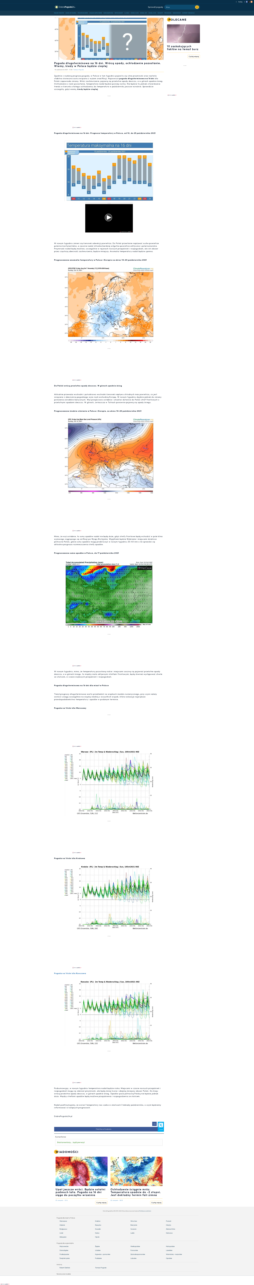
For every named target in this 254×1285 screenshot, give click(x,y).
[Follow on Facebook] (247, 2)
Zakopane (63, 1237)
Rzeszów (98, 1225)
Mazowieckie (64, 1246)
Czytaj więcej (101, 1202)
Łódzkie (98, 1250)
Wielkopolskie (135, 1246)
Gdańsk (62, 1225)
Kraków (97, 1221)
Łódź (61, 1233)
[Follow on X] (249, 2)
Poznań (168, 1221)
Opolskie (169, 1258)
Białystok (133, 1225)
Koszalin (98, 1229)
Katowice (169, 1233)
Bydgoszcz (63, 1229)
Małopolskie (170, 1246)
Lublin (132, 1233)
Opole (97, 1237)
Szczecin (133, 1229)
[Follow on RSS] (251, 2)
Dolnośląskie (64, 1250)
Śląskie (97, 1246)
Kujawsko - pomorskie (102, 1254)
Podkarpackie (64, 1254)
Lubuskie (133, 1258)
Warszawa (63, 1221)
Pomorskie (134, 1250)
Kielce (97, 1233)
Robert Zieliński (65, 1268)
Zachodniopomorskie (137, 1254)
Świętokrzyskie (65, 1258)
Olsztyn (168, 1225)
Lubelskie (169, 1250)
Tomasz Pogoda (100, 1268)
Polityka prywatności (145, 1211)
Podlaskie (98, 1258)
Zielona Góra (170, 1229)
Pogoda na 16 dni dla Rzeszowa (70, 973)
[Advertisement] (109, 111)
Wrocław (133, 1221)
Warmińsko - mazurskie (174, 1254)
